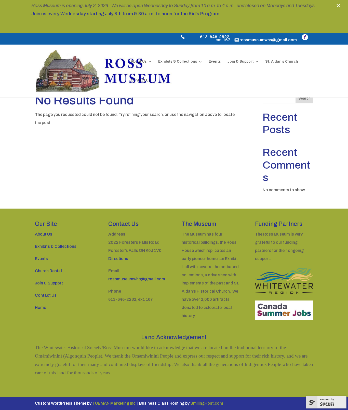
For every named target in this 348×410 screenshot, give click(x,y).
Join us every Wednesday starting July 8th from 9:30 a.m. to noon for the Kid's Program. (126, 13)
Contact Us (141, 80)
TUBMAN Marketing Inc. (114, 403)
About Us (139, 61)
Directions (118, 258)
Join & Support (240, 61)
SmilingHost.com (206, 403)
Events (215, 61)
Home (40, 307)
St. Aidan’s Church (281, 61)
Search (304, 98)
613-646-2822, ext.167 (215, 38)
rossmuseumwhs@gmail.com (268, 40)
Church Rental (48, 271)
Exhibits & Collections (177, 61)
